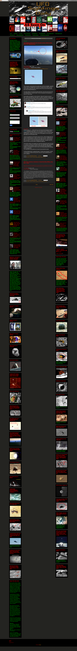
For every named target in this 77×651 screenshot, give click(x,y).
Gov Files (20, 33)
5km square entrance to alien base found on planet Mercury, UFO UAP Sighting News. (15, 152)
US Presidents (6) (34, 33)
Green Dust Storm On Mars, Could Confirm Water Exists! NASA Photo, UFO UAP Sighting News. (15, 164)
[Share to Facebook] (46, 155)
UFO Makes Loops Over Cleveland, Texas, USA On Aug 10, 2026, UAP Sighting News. (15, 139)
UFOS (46, 181)
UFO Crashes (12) (28, 35)
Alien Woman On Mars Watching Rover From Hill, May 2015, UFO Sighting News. (61, 134)
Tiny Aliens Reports (35, 35)
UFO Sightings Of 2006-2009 (44, 35)
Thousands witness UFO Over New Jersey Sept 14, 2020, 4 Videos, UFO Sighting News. (61, 123)
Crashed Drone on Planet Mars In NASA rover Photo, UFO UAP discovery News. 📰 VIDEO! (15, 189)
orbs (40, 181)
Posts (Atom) (40, 187)
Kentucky (34, 181)
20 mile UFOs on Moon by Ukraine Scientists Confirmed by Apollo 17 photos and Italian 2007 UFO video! (15, 177)
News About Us (12, 35)
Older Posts (51, 184)
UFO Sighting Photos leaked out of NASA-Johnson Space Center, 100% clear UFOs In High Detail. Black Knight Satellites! (61, 191)
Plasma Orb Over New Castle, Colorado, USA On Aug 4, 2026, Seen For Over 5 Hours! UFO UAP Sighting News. (15, 200)
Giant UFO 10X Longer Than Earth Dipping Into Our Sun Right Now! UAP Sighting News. (15, 224)
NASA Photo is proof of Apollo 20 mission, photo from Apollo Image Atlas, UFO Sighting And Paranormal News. (61, 158)
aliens (28, 181)
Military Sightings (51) (20, 35)
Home (11, 33)
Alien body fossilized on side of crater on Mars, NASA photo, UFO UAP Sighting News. (15, 235)
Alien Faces (15, 33)
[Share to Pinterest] (47, 155)
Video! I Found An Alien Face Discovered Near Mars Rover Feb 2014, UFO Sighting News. (61, 225)
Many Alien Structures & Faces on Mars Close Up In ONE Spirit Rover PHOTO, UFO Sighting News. (61, 214)
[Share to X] (45, 155)
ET (32, 181)
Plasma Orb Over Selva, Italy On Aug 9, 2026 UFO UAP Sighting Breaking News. (15, 212)
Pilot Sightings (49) (42, 33)
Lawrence (37, 181)
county (31, 181)
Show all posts (43, 38)
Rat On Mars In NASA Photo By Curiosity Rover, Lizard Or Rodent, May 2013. (61, 180)
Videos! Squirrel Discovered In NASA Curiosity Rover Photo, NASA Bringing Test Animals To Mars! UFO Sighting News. (61, 146)
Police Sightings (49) (58, 33)
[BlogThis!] (44, 155)
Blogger (40, 644)
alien (27, 181)
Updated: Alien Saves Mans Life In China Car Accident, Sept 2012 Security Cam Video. (61, 169)
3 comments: (40, 180)
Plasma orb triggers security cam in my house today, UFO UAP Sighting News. (15, 246)
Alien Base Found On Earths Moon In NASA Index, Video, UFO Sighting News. (61, 202)
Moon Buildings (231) (50, 33)
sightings (42, 181)
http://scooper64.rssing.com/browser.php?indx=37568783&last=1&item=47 (38, 68)
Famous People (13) (27, 33)
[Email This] (43, 155)
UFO (44, 181)
